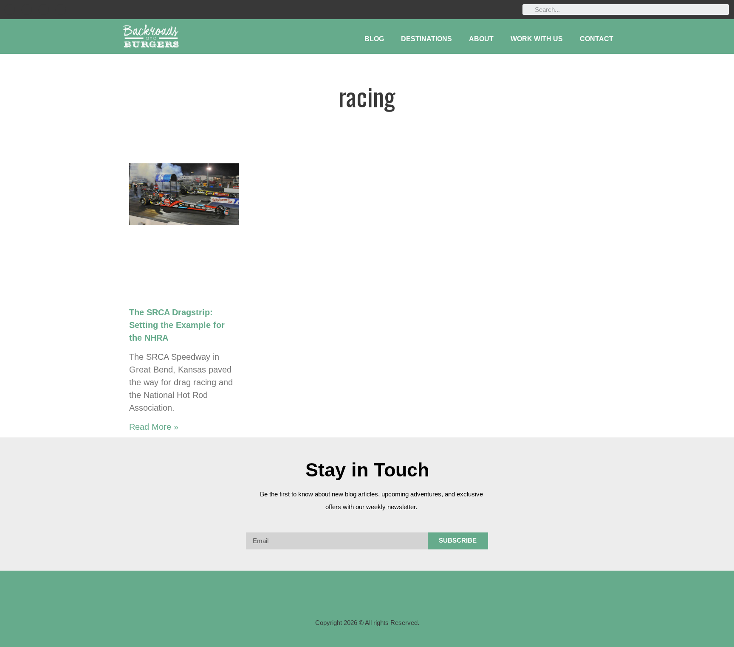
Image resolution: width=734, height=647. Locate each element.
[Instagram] (26, 9)
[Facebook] (9, 9)
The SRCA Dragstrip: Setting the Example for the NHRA (177, 325)
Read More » (153, 426)
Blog (374, 38)
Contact (596, 38)
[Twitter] (43, 9)
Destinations (426, 38)
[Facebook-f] (333, 598)
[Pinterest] (60, 9)
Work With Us (537, 38)
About (481, 38)
